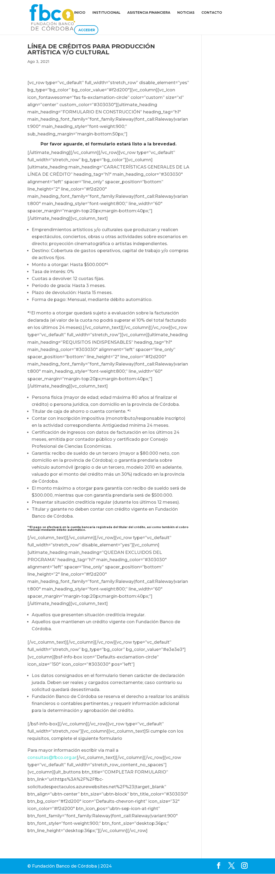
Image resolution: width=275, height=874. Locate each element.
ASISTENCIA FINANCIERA (148, 13)
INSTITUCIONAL (106, 13)
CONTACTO (211, 13)
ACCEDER (86, 30)
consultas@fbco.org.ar (52, 757)
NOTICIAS (185, 13)
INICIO (79, 13)
